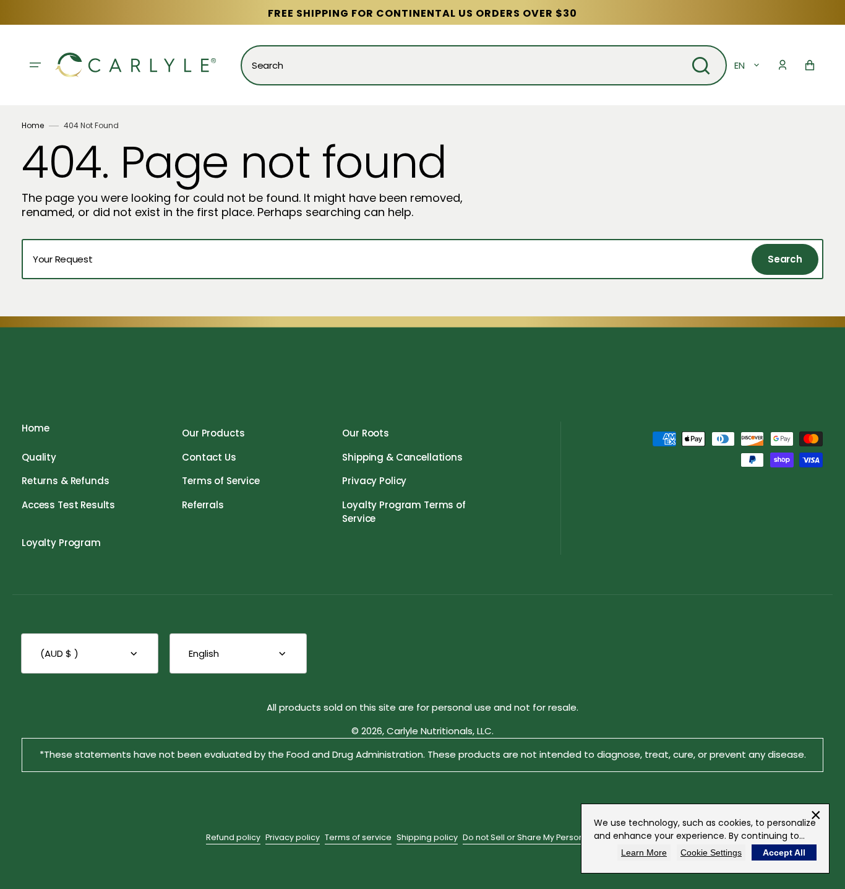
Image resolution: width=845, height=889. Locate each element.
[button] (782, 65)
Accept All (784, 852)
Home (33, 125)
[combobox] (484, 65)
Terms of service (358, 837)
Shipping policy (427, 837)
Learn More (644, 852)
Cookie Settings (711, 852)
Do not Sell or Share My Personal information (551, 837)
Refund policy (233, 837)
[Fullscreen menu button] (35, 65)
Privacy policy (292, 837)
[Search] (701, 65)
